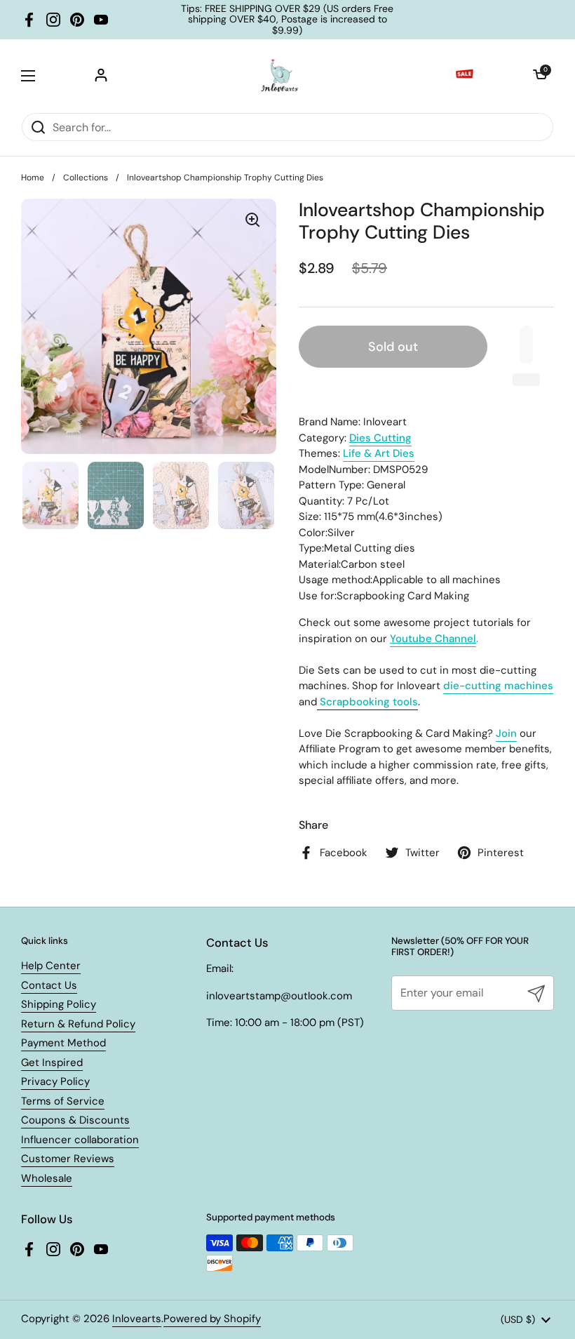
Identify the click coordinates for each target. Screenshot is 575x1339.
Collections (85, 177)
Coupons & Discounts (75, 1120)
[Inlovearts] (279, 75)
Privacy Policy (55, 1081)
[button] (540, 76)
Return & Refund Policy (78, 1024)
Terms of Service (62, 1101)
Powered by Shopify (212, 1319)
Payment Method (63, 1043)
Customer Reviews (67, 1159)
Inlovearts (136, 1319)
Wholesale (46, 1178)
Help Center (51, 966)
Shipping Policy (58, 1004)
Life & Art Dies (378, 453)
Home (32, 177)
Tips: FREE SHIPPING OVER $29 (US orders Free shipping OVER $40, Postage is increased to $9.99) (287, 20)
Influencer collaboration (80, 1140)
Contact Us (49, 985)
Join (506, 733)
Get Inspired (52, 1062)
